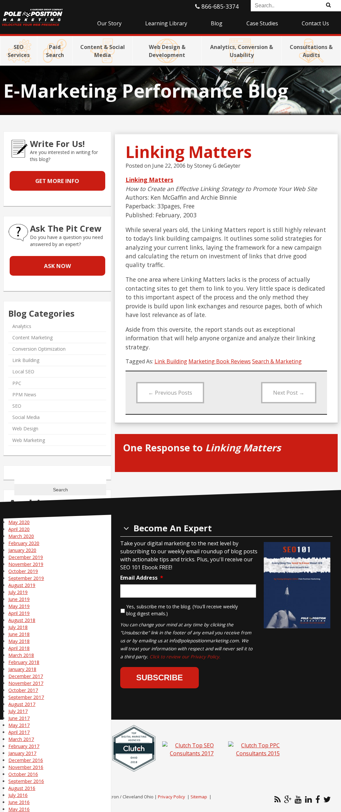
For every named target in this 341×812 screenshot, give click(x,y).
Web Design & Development (167, 51)
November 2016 (25, 767)
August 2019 (21, 585)
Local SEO (23, 371)
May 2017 (19, 725)
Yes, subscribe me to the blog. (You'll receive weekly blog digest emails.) (182, 610)
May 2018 (19, 641)
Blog (216, 23)
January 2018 (22, 669)
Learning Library (166, 23)
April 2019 (19, 613)
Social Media (26, 417)
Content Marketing (32, 337)
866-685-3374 (219, 6)
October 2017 (23, 690)
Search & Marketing (277, 361)
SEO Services (19, 51)
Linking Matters (149, 180)
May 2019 (19, 606)
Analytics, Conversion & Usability (241, 51)
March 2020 (21, 536)
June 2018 (19, 634)
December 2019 (25, 557)
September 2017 (26, 697)
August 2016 (21, 788)
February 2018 (23, 662)
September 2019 (26, 578)
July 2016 (18, 795)
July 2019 (18, 592)
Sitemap (198, 797)
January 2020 (22, 550)
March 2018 (21, 655)
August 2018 (21, 620)
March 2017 (21, 739)
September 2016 (26, 781)
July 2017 (18, 711)
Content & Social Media (102, 51)
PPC (16, 383)
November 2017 (25, 683)
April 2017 (19, 732)
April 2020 (19, 529)
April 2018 (19, 648)
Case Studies (262, 23)
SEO (16, 406)
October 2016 (23, 774)
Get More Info (57, 181)
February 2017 (23, 746)
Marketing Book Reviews (219, 361)
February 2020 (23, 543)
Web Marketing (28, 440)
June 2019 (19, 599)
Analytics (21, 326)
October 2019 (23, 571)
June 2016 (19, 802)
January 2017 (22, 753)
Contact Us (315, 23)
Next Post (288, 392)
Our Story (109, 23)
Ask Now (57, 266)
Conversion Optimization (39, 349)
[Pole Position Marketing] (42, 13)
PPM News (24, 394)
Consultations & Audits (311, 51)
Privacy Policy (171, 797)
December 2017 (25, 676)
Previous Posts (170, 392)
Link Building (171, 361)
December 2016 (25, 760)
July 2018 (18, 627)
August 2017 (21, 704)
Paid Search (55, 51)
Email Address (141, 577)
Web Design (25, 428)
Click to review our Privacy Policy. (185, 656)
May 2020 (19, 522)
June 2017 (19, 718)
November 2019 (25, 564)
